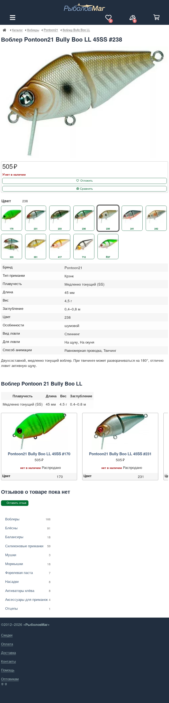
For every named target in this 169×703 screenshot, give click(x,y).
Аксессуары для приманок (27, 599)
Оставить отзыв (16, 502)
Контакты (8, 661)
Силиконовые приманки (27, 545)
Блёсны (27, 527)
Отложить (86, 180)
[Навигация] (12, 17)
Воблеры (33, 30)
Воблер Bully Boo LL (76, 30)
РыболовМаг (4, 29)
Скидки (7, 634)
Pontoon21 (51, 30)
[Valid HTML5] (2, 684)
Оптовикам (10, 678)
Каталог (17, 30)
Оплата (7, 643)
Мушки (27, 554)
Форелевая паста (27, 572)
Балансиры (27, 536)
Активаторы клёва (27, 590)
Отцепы (27, 608)
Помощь (7, 669)
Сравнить (86, 188)
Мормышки (27, 563)
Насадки (27, 581)
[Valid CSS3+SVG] (6, 684)
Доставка (8, 652)
